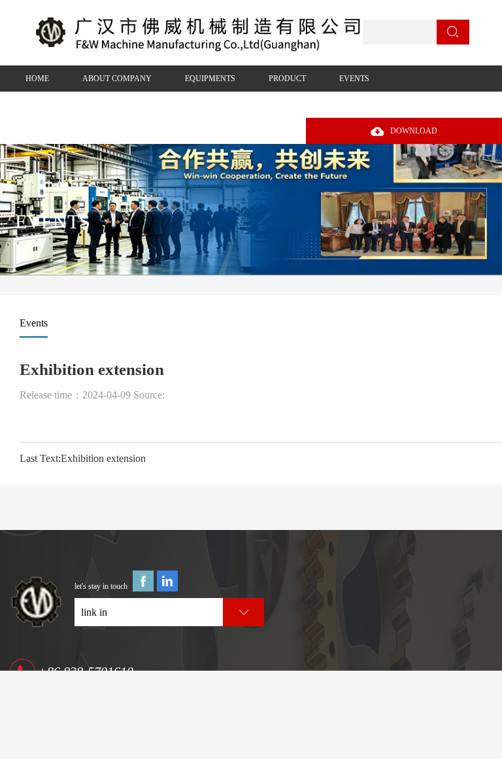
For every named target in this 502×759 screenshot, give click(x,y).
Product (287, 78)
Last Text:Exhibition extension (83, 458)
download (413, 130)
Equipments (210, 78)
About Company (117, 78)
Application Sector (67, 104)
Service (158, 104)
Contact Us (232, 104)
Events (354, 78)
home (37, 78)
